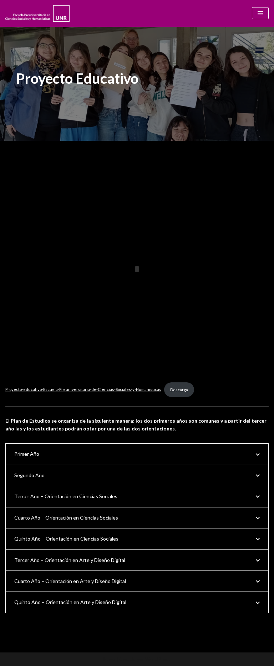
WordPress (158, 659)
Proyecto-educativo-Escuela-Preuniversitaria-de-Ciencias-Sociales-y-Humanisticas (83, 389)
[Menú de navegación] (260, 13)
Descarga (179, 389)
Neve (109, 659)
